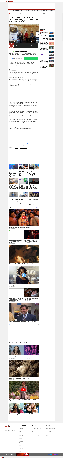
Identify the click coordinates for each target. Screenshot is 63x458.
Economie (14, 13)
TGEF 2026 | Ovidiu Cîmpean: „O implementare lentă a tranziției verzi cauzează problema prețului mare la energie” (33, 187)
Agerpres (47, 435)
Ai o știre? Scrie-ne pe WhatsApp (15, 10)
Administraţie (21, 429)
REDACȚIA (34, 432)
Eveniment (21, 435)
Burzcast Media (35, 456)
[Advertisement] (24, 93)
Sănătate (20, 438)
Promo (20, 451)
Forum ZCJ (21, 441)
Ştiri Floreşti (45, 10)
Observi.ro (48, 432)
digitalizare (30, 153)
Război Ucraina (34, 10)
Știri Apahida (51, 10)
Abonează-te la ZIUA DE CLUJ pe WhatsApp (31, 58)
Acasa (11, 13)
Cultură (20, 444)
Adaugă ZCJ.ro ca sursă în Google (17, 58)
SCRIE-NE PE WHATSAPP (37, 428)
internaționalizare (12, 154)
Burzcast (31, 456)
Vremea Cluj (40, 10)
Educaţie (20, 442)
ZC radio (28, 10)
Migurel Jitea (17, 154)
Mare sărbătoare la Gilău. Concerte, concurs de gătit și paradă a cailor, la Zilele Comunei (44, 58)
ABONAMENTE (35, 431)
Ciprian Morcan (22, 153)
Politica (20, 431)
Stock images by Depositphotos (51, 428)
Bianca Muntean (17, 153)
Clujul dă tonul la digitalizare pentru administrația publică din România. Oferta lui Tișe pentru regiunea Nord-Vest (23, 201)
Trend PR (47, 429)
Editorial (20, 449)
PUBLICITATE (35, 429)
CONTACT (34, 434)
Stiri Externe (21, 448)
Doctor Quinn (48, 431)
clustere (27, 153)
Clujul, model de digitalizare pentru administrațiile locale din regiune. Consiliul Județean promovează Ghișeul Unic (33, 173)
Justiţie (20, 439)
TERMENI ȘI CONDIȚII (36, 435)
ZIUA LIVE (23, 10)
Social (20, 434)
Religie (20, 445)
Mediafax (47, 434)
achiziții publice (11, 153)
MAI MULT (10, 8)
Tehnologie (21, 428)
